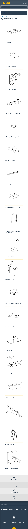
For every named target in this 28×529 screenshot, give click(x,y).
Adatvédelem (21, 522)
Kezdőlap (5, 522)
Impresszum (13, 524)
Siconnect (4, 16)
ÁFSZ (10, 522)
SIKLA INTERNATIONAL (6, 511)
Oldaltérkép (14, 522)
